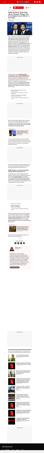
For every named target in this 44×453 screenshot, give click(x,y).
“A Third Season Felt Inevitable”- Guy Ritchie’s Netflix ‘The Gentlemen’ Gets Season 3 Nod (23, 419)
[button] (31, 34)
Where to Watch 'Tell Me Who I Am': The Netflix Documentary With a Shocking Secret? (23, 372)
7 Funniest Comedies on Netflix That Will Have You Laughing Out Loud (23, 388)
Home (5, 1)
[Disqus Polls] (19, 284)
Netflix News (13, 10)
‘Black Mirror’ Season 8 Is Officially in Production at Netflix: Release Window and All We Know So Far (23, 411)
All (10, 7)
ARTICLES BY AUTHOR (15, 267)
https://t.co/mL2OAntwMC (15, 206)
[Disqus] (20, 315)
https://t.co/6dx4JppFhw (22, 95)
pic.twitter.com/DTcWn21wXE (16, 96)
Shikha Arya (11, 20)
